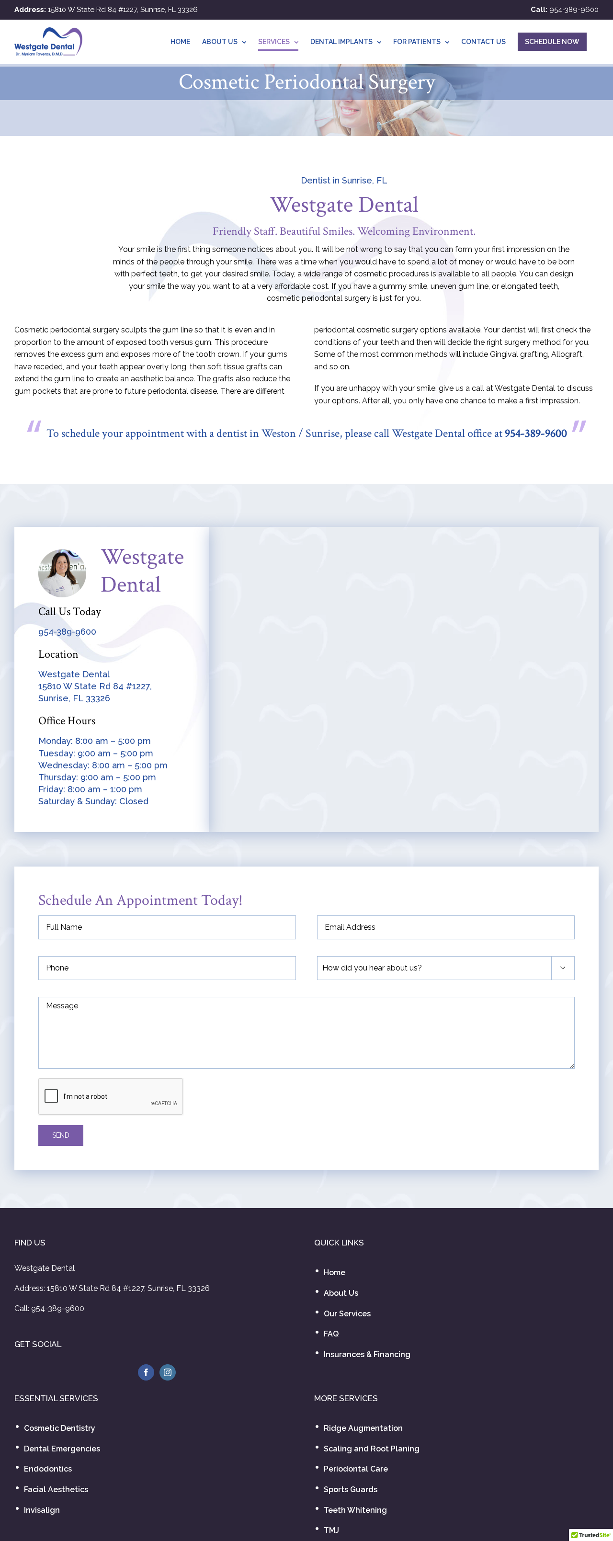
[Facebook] (146, 1372)
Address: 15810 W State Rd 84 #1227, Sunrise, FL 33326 (112, 1288)
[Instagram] (167, 1372)
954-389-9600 (574, 9)
